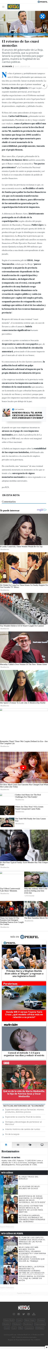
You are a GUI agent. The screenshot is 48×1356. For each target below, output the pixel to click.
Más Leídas (7, 1172)
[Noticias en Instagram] (14, 1314)
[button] (44, 85)
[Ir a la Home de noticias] (24, 1307)
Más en (14, 936)
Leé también (19, 409)
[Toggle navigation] (4, 6)
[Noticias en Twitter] (23, 1314)
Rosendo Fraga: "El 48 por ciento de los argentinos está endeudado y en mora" (27, 415)
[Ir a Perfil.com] (43, 2)
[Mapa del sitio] (33, 1314)
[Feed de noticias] (28, 1314)
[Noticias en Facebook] (19, 1314)
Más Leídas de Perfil (12, 1233)
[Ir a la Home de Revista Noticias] (13, 6)
